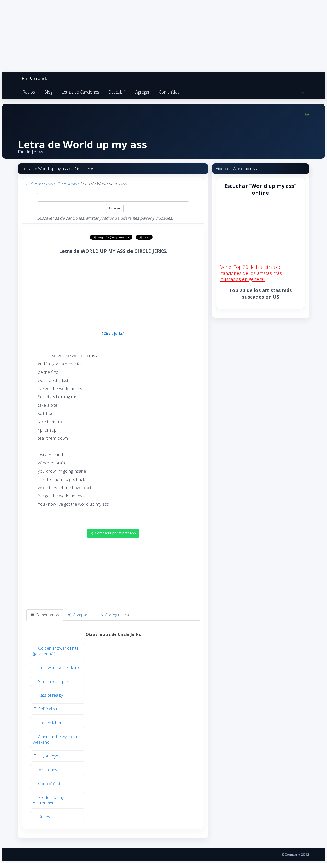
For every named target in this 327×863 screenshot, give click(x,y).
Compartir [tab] (81, 615)
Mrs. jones (47, 770)
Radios (28, 92)
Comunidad (169, 92)
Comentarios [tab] (46, 615)
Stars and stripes (53, 681)
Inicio (33, 183)
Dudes (44, 817)
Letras (47, 183)
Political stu (48, 709)
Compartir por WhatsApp (115, 533)
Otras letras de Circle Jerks (113, 634)
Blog (48, 92)
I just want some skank (58, 667)
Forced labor (50, 723)
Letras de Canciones (80, 92)
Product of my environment (48, 800)
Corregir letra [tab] (116, 615)
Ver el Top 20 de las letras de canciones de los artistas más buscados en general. (251, 273)
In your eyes (49, 756)
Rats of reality (50, 695)
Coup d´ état (49, 783)
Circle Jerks (66, 183)
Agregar (142, 92)
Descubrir (117, 92)
